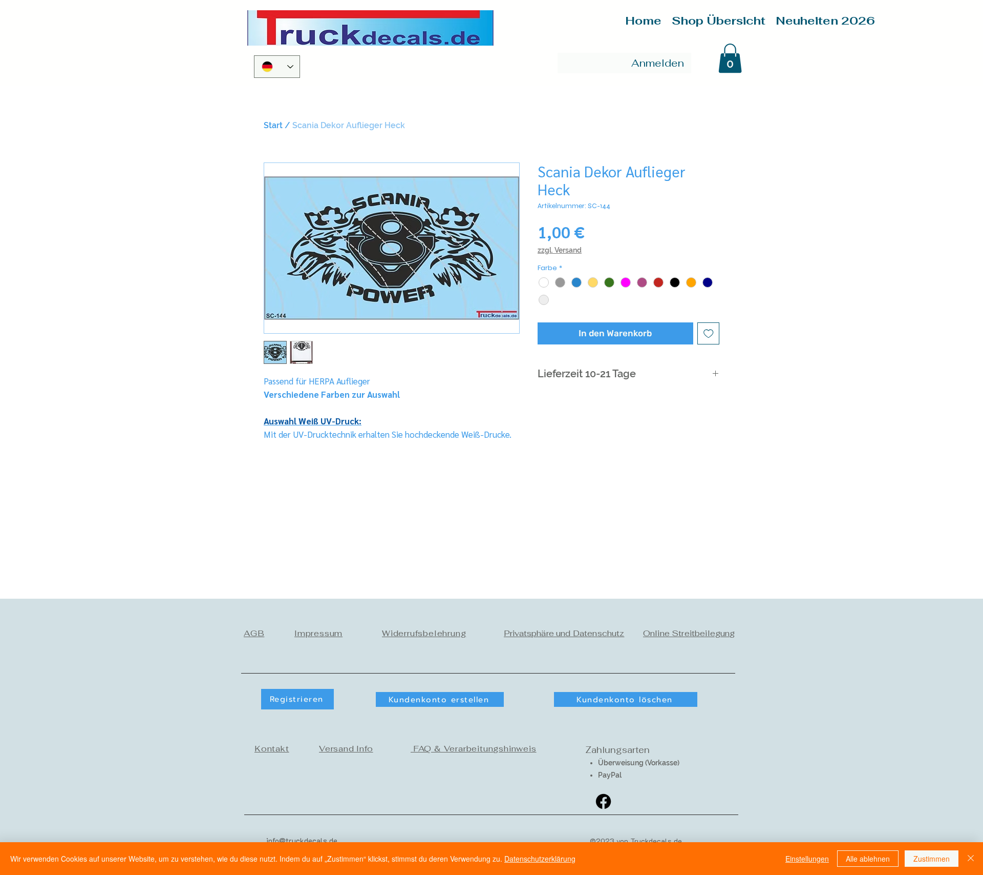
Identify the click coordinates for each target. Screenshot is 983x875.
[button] (730, 58)
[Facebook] (603, 801)
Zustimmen (931, 858)
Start (273, 125)
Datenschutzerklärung (539, 858)
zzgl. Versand (560, 250)
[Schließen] (971, 858)
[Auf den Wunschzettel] (708, 333)
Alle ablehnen (868, 858)
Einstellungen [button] (807, 858)
